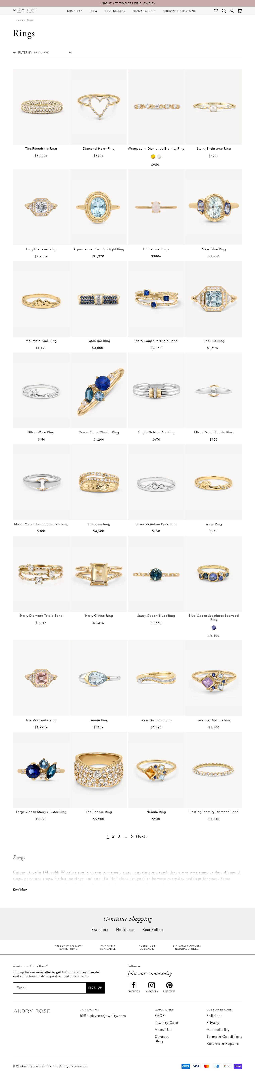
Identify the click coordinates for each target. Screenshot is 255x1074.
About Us (163, 1029)
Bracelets (99, 929)
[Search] (224, 10)
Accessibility (218, 1029)
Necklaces (125, 929)
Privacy (213, 1022)
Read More (19, 889)
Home (20, 20)
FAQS (160, 1015)
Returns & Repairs (223, 1043)
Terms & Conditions (224, 1036)
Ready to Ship (143, 11)
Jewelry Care (166, 1022)
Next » (142, 836)
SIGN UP (95, 988)
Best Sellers (115, 11)
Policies (214, 1015)
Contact (162, 1036)
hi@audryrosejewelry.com (103, 1015)
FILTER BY (25, 52)
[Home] (24, 11)
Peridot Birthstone (179, 11)
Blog (159, 1041)
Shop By (73, 11)
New (94, 11)
